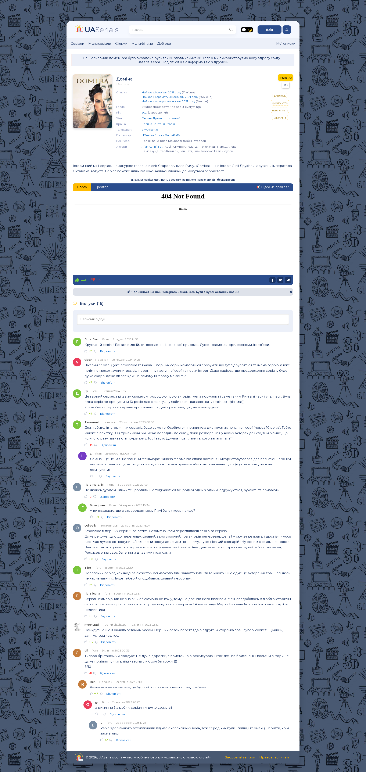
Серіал (147, 118)
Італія (171, 124)
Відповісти (107, 351)
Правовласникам (274, 757)
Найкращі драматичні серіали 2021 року (170, 96)
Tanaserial (92, 422)
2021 (144, 112)
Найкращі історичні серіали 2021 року (168, 101)
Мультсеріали (99, 44)
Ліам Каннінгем (153, 146)
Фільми (121, 44)
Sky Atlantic (150, 129)
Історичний (172, 118)
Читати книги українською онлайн (91, 757)
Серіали (77, 44)
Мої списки (285, 44)
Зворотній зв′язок (240, 757)
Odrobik (90, 525)
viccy (88, 359)
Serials (102, 29)
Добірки (164, 44)
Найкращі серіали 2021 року (161, 92)
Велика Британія (153, 124)
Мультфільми (142, 44)
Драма (157, 118)
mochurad (92, 624)
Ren (93, 681)
